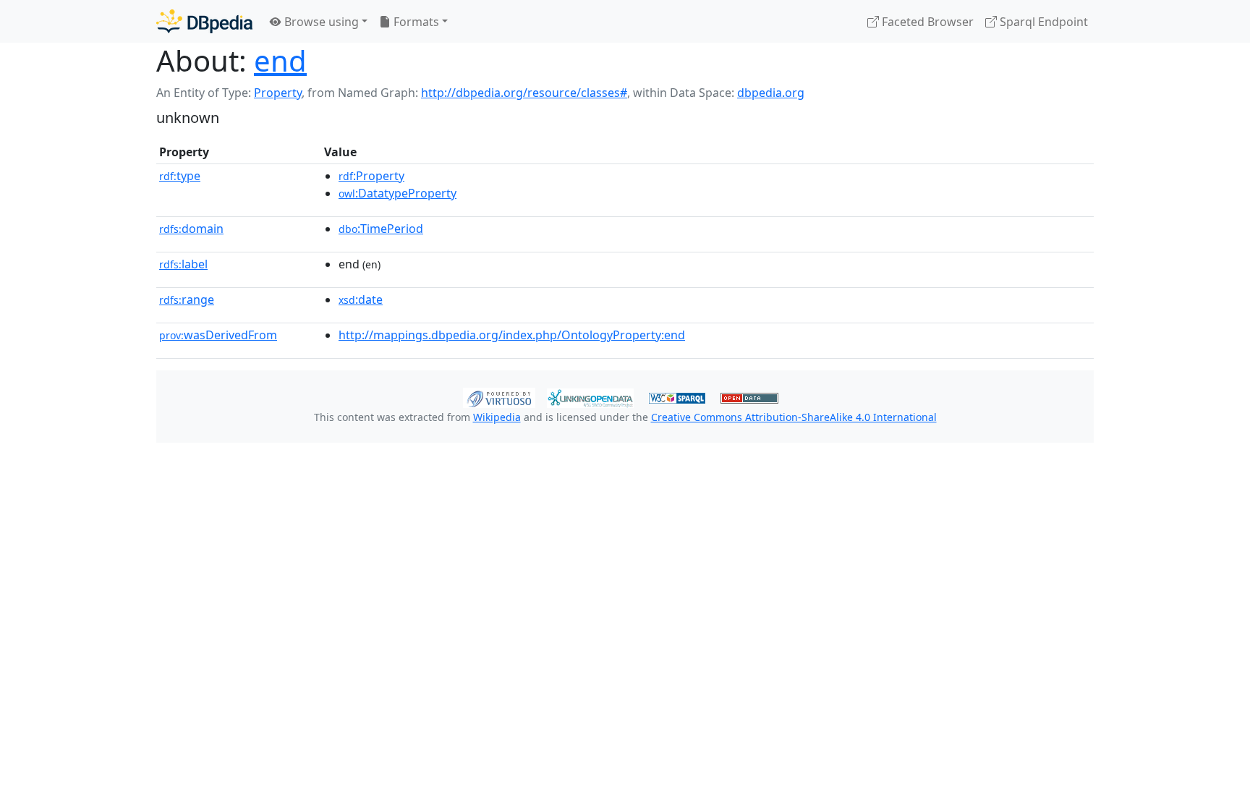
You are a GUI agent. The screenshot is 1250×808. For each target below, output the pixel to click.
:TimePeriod (381, 229)
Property (278, 93)
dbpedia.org (770, 93)
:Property (371, 176)
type (179, 176)
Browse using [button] (320, 22)
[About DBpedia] (204, 21)
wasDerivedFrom (218, 335)
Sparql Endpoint (1042, 22)
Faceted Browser (926, 22)
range (186, 299)
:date (361, 299)
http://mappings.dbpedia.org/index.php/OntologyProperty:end (512, 335)
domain (191, 229)
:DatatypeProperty (397, 193)
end (280, 60)
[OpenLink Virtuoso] (499, 396)
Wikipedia (497, 417)
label (183, 264)
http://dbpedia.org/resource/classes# (524, 93)
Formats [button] (415, 22)
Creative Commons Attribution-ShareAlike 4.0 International (794, 417)
